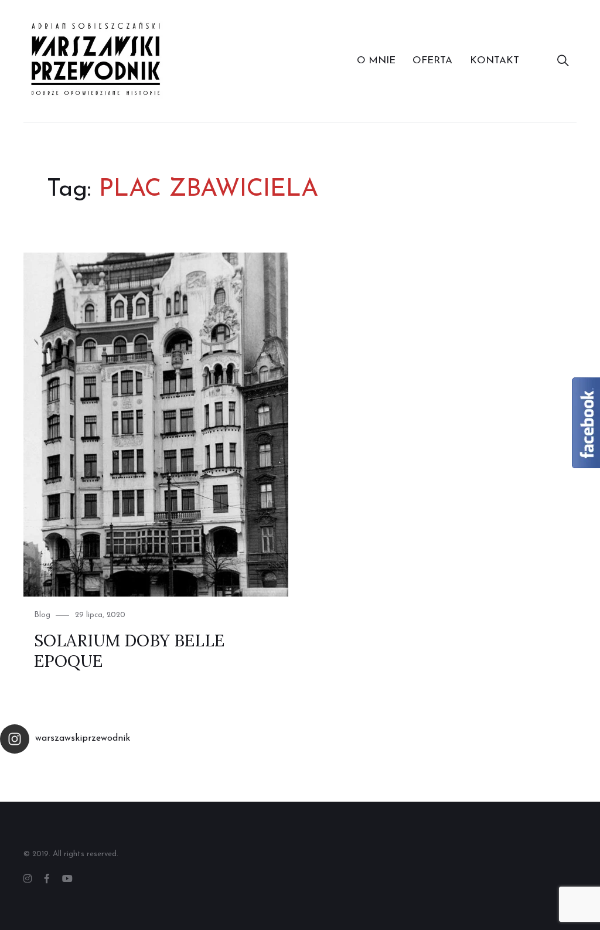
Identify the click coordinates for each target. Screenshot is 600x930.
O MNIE (376, 61)
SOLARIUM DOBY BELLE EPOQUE (129, 651)
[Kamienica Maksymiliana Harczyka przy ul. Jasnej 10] (187, 780)
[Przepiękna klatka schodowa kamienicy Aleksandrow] (112, 780)
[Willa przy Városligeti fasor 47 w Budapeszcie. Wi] (562, 780)
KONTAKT (494, 61)
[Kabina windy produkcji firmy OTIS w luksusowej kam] (37, 780)
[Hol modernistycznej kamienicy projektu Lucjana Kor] (337, 780)
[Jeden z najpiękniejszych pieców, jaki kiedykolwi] (487, 780)
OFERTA (432, 61)
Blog (42, 615)
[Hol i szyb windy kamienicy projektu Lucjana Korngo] (262, 780)
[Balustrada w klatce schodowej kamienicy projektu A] (412, 780)
